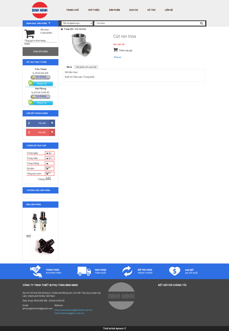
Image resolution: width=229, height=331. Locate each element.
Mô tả (69, 67)
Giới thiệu (94, 10)
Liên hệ (169, 10)
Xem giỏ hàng (40, 51)
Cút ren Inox (80, 29)
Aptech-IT (121, 328)
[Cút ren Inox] (81, 45)
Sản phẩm (114, 10)
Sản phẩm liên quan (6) (86, 67)
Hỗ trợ (151, 10)
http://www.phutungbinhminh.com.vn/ (74, 310)
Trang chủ (72, 10)
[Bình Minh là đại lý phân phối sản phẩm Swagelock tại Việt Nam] (40, 77)
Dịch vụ (133, 10)
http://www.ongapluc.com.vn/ (69, 313)
